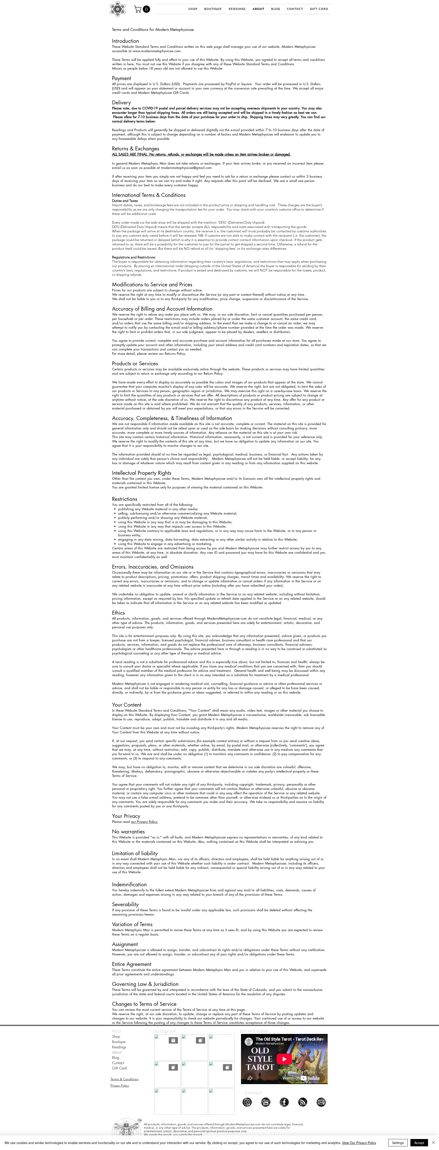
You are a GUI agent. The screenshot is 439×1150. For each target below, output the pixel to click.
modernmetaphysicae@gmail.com (186, 167)
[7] (247, 1102)
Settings (398, 1142)
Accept (419, 1142)
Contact (118, 1062)
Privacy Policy (119, 1085)
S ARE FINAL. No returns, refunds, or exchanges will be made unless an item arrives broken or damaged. (208, 154)
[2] (321, 1102)
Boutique (119, 1041)
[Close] (433, 1142)
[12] (266, 1102)
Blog (115, 1057)
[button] (143, 9)
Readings (119, 1047)
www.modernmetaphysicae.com (157, 51)
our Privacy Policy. (144, 821)
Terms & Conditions (124, 1079)
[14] (303, 1102)
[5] (284, 1102)
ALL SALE (119, 154)
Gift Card (119, 1068)
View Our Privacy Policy (359, 1142)
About (116, 1052)
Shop (116, 1036)
